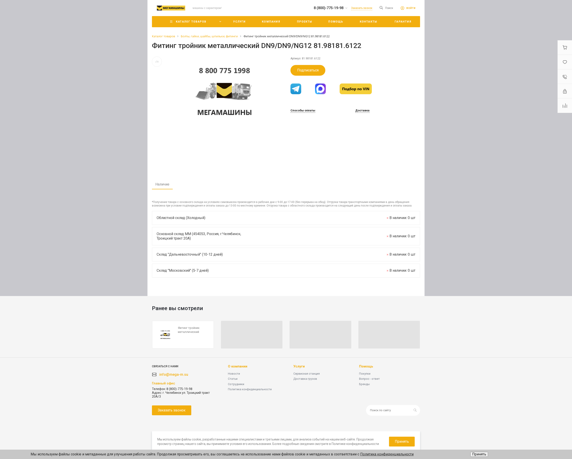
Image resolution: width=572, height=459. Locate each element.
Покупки (364, 373)
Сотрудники (236, 384)
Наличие (162, 184)
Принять (479, 454)
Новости (234, 373)
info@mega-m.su (173, 374)
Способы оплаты (302, 110)
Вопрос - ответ (369, 378)
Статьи (233, 378)
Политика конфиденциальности (250, 389)
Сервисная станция (306, 373)
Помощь (366, 366)
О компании (237, 366)
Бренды (364, 384)
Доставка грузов (305, 378)
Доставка (362, 110)
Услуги (299, 366)
